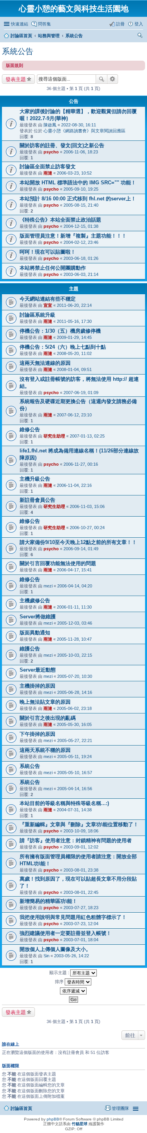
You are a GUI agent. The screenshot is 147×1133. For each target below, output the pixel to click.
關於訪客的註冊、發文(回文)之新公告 (62, 145)
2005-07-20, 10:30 (74, 676)
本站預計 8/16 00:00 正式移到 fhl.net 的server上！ (78, 199)
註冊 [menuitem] (120, 24)
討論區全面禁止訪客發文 (48, 166)
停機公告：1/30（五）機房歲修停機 (60, 331)
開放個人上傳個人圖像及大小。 (55, 949)
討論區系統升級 (37, 315)
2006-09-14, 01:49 (81, 548)
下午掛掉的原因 (37, 734)
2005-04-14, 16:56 (74, 788)
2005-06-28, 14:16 (74, 692)
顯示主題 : (59, 972)
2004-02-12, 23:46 (81, 242)
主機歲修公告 (35, 600)
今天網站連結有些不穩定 (48, 299)
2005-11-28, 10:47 (74, 639)
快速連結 (19, 24)
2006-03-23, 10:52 (74, 173)
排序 (60, 981)
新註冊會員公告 (37, 500)
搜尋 (101, 79)
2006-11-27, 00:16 (81, 464)
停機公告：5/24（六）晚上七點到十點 (63, 347)
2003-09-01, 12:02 (81, 847)
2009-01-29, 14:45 (74, 337)
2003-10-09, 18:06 (81, 831)
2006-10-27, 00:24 (87, 527)
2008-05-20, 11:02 (74, 353)
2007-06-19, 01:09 (81, 392)
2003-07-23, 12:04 (81, 923)
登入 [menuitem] (138, 24)
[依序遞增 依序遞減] (73, 990)
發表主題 (15, 79)
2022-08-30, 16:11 (78, 124)
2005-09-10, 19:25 (81, 189)
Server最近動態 (38, 670)
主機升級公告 (35, 479)
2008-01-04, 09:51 (74, 369)
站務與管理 (49, 35)
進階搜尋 (112, 79)
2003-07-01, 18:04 (81, 939)
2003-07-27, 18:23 (81, 907)
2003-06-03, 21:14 (81, 274)
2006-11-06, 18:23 (81, 152)
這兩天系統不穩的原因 (45, 750)
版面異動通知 (35, 633)
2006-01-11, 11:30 (74, 607)
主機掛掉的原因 (37, 686)
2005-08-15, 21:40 (81, 205)
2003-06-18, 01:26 (81, 258)
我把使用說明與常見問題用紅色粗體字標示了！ (73, 917)
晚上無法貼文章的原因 (45, 702)
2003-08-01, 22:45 (81, 892)
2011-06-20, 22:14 (74, 305)
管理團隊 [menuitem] (120, 1108)
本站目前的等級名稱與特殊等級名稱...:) (64, 803)
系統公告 (74, 35)
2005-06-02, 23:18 (74, 708)
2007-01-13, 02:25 (87, 436)
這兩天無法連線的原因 (45, 363)
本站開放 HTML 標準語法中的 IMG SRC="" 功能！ (78, 183)
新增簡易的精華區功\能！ (48, 901)
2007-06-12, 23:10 (74, 414)
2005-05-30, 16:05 (74, 724)
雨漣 (48, 173)
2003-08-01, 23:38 (81, 870)
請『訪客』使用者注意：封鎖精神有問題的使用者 (76, 840)
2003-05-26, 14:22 (71, 955)
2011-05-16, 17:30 (74, 321)
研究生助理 (54, 436)
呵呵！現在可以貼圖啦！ (48, 252)
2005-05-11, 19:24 (74, 756)
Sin (46, 955)
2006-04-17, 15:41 (74, 569)
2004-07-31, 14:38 (74, 809)
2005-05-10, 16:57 (74, 772)
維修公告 (30, 429)
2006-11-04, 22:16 (74, 485)
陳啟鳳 (50, 124)
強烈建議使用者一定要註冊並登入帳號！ (65, 933)
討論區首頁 (21, 35)
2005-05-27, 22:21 (74, 740)
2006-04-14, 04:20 (74, 586)
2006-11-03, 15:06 (87, 506)
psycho (51, 152)
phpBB (53, 1119)
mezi (48, 586)
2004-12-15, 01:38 (81, 226)
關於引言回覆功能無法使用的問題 (58, 563)
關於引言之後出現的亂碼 (48, 718)
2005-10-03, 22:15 (74, 655)
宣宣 (48, 305)
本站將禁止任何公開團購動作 (53, 268)
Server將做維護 (38, 617)
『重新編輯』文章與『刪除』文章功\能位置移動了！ (79, 824)
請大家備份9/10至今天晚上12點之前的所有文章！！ (78, 542)
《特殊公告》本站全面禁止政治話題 (60, 220)
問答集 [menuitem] (44, 24)
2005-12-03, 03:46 (74, 623)
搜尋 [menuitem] (141, 36)
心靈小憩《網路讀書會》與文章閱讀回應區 (84, 130)
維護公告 (30, 649)
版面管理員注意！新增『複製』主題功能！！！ (73, 236)
